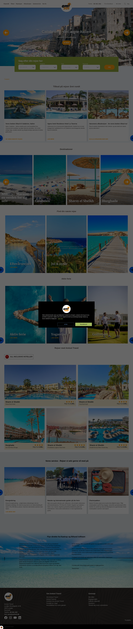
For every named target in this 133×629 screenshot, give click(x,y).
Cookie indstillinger (47, 324)
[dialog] (66, 314)
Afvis (65, 324)
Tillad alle (83, 324)
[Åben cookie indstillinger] (1, 627)
